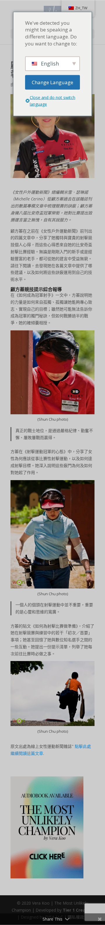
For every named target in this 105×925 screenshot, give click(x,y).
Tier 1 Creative (78, 910)
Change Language (52, 82)
